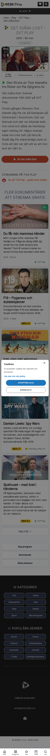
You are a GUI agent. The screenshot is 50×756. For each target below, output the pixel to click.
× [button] (44, 363)
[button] (26, 383)
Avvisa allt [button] (26, 390)
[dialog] (25, 378)
